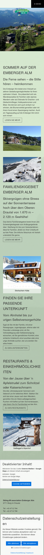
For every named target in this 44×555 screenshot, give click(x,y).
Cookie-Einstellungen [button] (22, 547)
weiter (41, 29)
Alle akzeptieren (29, 543)
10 (35, 287)
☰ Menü (37, 4)
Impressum (30, 553)
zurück (2, 29)
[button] (12, 120)
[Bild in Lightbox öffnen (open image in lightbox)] (22, 138)
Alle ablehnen (13, 543)
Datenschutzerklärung (10, 479)
